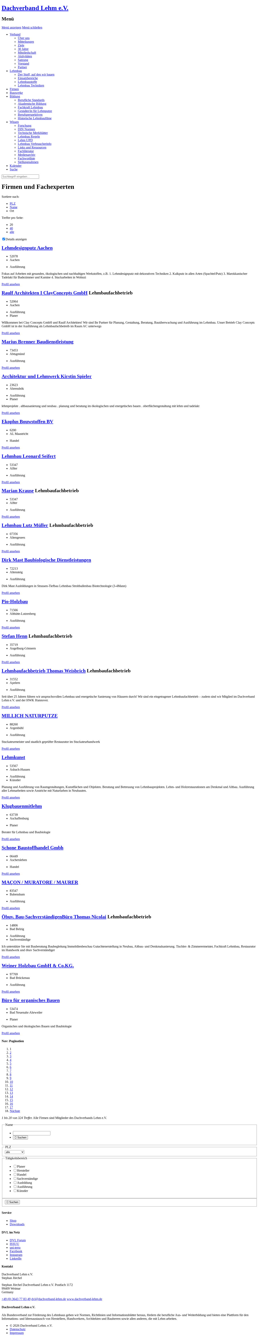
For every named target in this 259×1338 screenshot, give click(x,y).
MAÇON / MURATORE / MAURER (40, 882)
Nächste (15, 1111)
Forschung (24, 125)
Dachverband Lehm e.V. (35, 8)
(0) (16, 1299)
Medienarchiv (26, 154)
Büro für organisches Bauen (31, 1000)
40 (11, 228)
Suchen (20, 1137)
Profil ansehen (11, 284)
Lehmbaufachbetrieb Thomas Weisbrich (44, 670)
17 (11, 1107)
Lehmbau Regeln (29, 136)
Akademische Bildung (32, 103)
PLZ (13, 203)
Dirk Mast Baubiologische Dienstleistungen (46, 560)
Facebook (16, 1251)
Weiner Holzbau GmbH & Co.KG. (38, 965)
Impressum (17, 1333)
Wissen (14, 122)
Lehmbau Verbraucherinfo (34, 143)
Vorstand (23, 63)
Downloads (17, 1224)
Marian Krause (18, 490)
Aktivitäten (25, 56)
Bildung (15, 96)
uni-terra (15, 1247)
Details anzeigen (16, 239)
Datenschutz (17, 1329)
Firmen (14, 89)
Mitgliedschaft (27, 52)
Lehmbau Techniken (31, 85)
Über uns (24, 38)
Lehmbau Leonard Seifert (29, 456)
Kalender (15, 165)
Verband (15, 34)
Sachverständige (27, 1178)
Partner (22, 67)
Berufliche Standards (31, 100)
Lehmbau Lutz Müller (25, 525)
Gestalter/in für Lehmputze (35, 111)
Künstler (22, 1191)
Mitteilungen (26, 41)
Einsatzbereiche (28, 78)
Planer (21, 1166)
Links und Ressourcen (32, 147)
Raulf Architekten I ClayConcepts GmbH (45, 292)
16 (11, 1103)
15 (11, 1100)
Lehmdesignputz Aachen (27, 247)
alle (12, 232)
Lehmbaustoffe (27, 81)
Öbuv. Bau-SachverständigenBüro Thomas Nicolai (54, 916)
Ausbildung (24, 1182)
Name (13, 207)
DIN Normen (26, 129)
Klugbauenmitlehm (22, 806)
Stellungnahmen (28, 162)
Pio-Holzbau (15, 601)
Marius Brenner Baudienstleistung (37, 341)
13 (11, 1092)
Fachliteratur (26, 151)
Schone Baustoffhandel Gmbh (32, 847)
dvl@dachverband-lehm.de (48, 1299)
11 (11, 1085)
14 (11, 1096)
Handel (21, 1174)
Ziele (21, 45)
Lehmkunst (13, 757)
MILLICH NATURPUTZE (30, 715)
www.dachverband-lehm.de (84, 1299)
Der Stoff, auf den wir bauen (36, 74)
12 (11, 1089)
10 (11, 1081)
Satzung (23, 60)
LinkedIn (15, 1258)
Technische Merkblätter (33, 133)
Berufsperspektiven (30, 114)
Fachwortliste (26, 158)
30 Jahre (23, 49)
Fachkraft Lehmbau (30, 107)
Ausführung (24, 1186)
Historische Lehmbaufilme (35, 118)
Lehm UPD (25, 140)
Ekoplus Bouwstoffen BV (27, 421)
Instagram (16, 1255)
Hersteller (23, 1170)
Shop (13, 1220)
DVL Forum (18, 1240)
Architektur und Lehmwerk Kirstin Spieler (47, 376)
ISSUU (14, 1244)
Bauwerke (16, 92)
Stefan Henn (14, 636)
